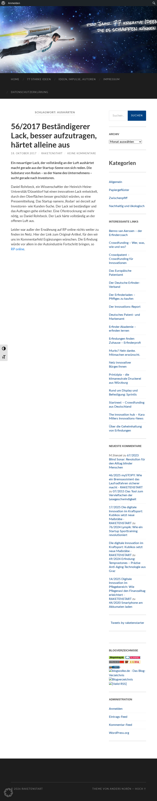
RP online (17, 249)
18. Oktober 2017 (24, 153)
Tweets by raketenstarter (127, 622)
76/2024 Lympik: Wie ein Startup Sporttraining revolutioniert (126, 531)
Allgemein (115, 182)
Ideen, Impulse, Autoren (77, 79)
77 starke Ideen (39, 79)
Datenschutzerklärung (29, 92)
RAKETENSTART (78, 34)
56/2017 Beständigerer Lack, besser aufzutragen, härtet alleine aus (54, 135)
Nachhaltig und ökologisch (127, 206)
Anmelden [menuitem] (14, 3)
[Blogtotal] (132, 662)
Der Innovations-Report (125, 306)
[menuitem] (3, 3)
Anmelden (116, 708)
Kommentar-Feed (120, 724)
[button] (8, 792)
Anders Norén (120, 789)
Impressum (111, 79)
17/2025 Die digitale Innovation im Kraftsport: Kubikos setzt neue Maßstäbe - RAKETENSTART (126, 515)
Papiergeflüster (119, 190)
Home (15, 79)
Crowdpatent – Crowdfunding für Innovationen (121, 258)
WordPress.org (119, 732)
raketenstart (52, 153)
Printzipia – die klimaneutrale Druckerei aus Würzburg (125, 378)
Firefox (117, 667)
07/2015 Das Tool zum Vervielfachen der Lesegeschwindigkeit (126, 495)
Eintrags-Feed (118, 716)
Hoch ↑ (140, 789)
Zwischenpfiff (118, 198)
